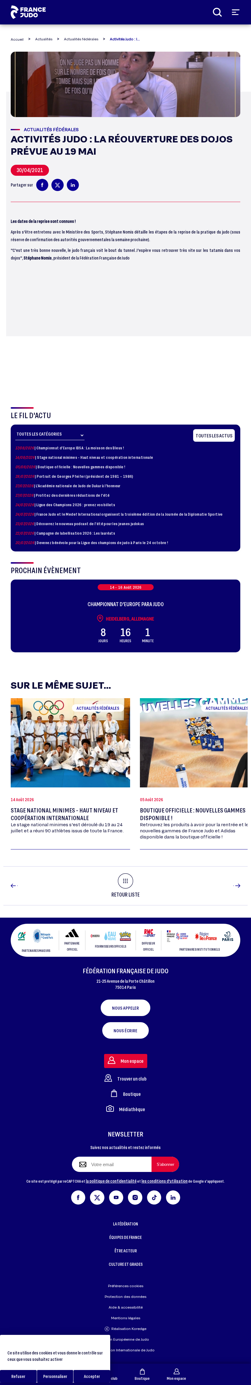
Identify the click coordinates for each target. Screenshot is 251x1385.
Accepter (92, 1376)
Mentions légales (125, 1318)
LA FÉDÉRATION (125, 1223)
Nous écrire (125, 1030)
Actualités (43, 39)
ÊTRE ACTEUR (125, 1250)
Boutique (142, 1378)
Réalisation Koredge (128, 1329)
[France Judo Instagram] (135, 1196)
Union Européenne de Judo (125, 1339)
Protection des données (125, 1296)
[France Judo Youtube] (116, 1196)
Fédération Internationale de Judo (125, 1350)
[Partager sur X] (57, 185)
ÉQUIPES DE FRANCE (125, 1237)
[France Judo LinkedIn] (173, 1196)
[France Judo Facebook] (78, 1196)
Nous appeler (125, 1008)
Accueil (17, 39)
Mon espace (176, 1378)
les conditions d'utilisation (164, 1181)
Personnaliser (55, 1376)
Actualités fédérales (81, 39)
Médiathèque (132, 1109)
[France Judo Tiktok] (154, 1196)
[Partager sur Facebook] (42, 185)
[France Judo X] (97, 1196)
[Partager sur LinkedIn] (73, 185)
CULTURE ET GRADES (126, 1264)
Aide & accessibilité (126, 1307)
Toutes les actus (214, 435)
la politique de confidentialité (111, 1181)
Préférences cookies (125, 1286)
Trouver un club (132, 1078)
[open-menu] (235, 12)
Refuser (18, 1376)
